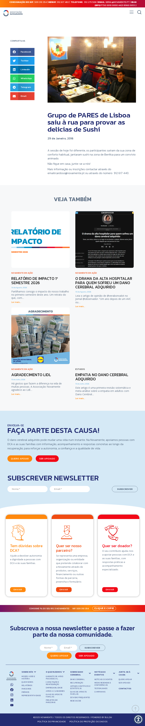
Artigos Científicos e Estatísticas (80, 687)
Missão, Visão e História (28, 677)
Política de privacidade (51, 721)
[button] (131, 13)
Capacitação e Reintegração (52, 683)
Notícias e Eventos (103, 679)
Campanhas (100, 691)
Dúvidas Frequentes (80, 697)
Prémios (25, 692)
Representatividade (31, 695)
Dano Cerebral (77, 679)
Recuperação (76, 682)
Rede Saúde (75, 700)
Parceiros (26, 688)
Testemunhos (101, 688)
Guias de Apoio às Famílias (54, 695)
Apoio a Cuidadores (55, 691)
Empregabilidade (54, 687)
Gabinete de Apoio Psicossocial (54, 677)
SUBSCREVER (125, 489)
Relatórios (27, 685)
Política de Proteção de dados (88, 721)
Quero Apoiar (125, 679)
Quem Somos (27, 682)
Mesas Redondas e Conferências (102, 683)
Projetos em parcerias (52, 701)
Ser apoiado (124, 682)
